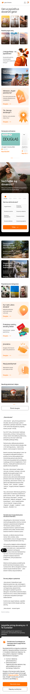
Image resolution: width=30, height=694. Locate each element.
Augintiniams (7, 206)
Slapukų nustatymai (15, 689)
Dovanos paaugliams (7, 216)
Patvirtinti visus (15, 684)
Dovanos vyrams (8, 211)
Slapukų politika (13, 675)
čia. (17, 679)
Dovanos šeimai (8, 221)
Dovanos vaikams (21, 211)
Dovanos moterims (19, 206)
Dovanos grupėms (21, 221)
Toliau (14, 227)
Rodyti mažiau (5, 612)
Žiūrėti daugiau (15, 408)
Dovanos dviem (20, 216)
